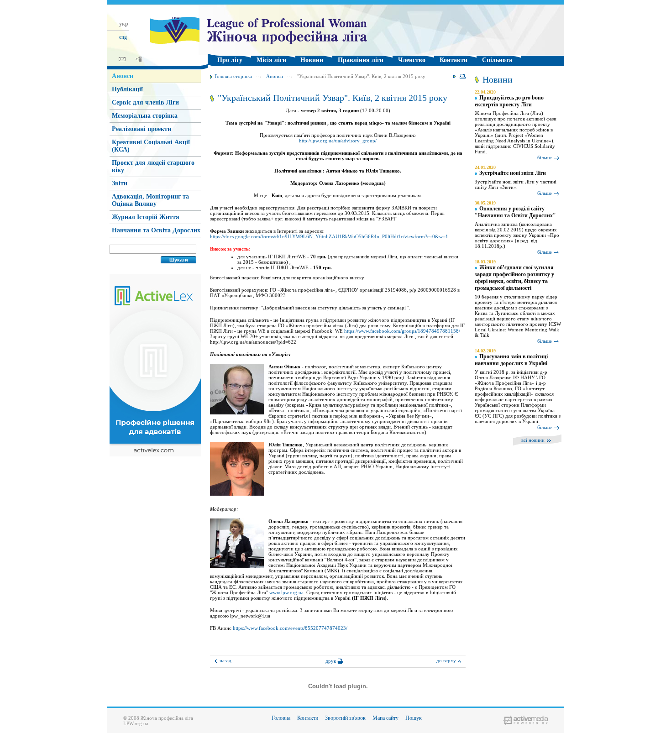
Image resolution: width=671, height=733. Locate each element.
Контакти (453, 60)
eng (123, 37)
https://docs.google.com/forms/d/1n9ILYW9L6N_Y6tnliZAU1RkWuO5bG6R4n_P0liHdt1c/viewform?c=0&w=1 (329, 236)
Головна (281, 718)
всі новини (533, 440)
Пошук (413, 718)
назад (225, 660)
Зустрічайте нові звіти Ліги (512, 173)
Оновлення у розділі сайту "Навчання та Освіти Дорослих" (515, 212)
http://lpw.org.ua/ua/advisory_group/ (338, 140)
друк (330, 661)
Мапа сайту (385, 718)
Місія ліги (271, 60)
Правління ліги (360, 60)
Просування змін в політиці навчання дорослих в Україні (511, 359)
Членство (411, 60)
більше (544, 157)
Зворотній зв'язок (345, 718)
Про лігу (229, 60)
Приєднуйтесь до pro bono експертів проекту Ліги (509, 101)
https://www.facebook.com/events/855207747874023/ (290, 628)
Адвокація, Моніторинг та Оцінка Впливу (150, 200)
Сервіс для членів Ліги (145, 102)
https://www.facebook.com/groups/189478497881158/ (402, 331)
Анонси (274, 76)
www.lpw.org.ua (286, 592)
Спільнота (497, 60)
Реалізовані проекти (141, 129)
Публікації (127, 89)
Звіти (119, 183)
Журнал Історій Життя (145, 217)
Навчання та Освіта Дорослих (156, 230)
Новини (311, 60)
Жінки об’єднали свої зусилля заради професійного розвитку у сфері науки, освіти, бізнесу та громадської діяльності (514, 277)
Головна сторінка (233, 76)
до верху (446, 660)
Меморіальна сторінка (145, 115)
